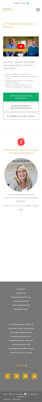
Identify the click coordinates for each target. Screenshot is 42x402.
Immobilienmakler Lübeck (21, 353)
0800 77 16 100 (20, 3)
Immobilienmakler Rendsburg (21, 349)
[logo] (7, 9)
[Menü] (37, 10)
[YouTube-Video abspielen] (21, 46)
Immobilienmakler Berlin (21, 337)
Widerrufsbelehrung (21, 305)
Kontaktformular (21, 309)
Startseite (21, 289)
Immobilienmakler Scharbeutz (21, 328)
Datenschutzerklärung (21, 297)
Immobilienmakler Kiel (21, 345)
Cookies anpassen (21, 301)
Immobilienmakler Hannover (21, 341)
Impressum (21, 293)
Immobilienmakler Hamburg (21, 324)
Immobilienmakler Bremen (21, 332)
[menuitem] (37, 10)
